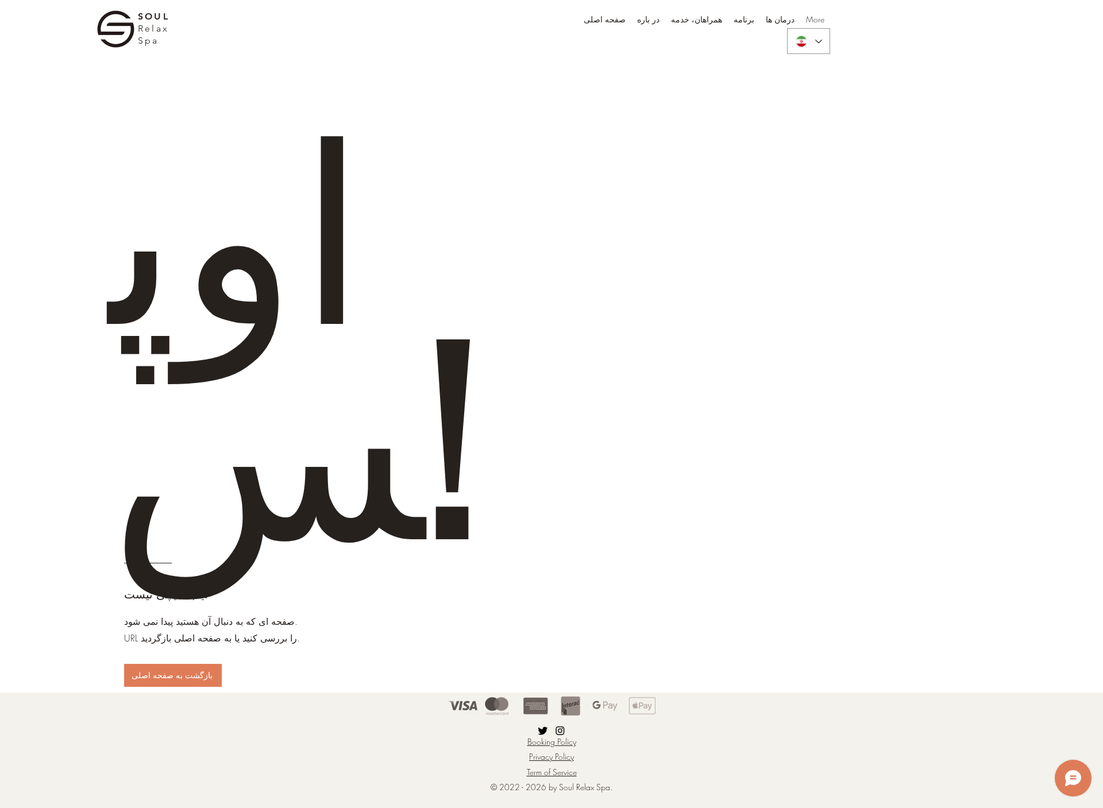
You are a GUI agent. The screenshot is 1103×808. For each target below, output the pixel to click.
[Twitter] (543, 730)
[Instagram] (560, 730)
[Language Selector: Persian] (808, 41)
